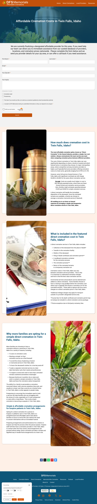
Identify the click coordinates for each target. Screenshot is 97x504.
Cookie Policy (75, 500)
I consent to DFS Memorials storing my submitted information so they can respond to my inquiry (28, 104)
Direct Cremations (68, 3)
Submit (17, 115)
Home (59, 3)
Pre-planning (7, 96)
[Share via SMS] (55, 460)
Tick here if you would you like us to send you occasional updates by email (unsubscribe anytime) (28, 100)
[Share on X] (45, 460)
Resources (91, 3)
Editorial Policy (66, 500)
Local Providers (81, 3)
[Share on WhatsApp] (48, 460)
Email (4, 65)
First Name (5, 59)
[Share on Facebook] (41, 460)
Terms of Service (49, 500)
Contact (52, 482)
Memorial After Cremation (50, 479)
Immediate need (8, 94)
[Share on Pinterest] (52, 460)
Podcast (70, 479)
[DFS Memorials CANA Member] (52, 491)
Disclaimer (57, 500)
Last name (52, 59)
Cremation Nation (24, 479)
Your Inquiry (5, 79)
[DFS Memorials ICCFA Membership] (45, 491)
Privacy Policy (38, 500)
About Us (45, 482)
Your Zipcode (6, 72)
